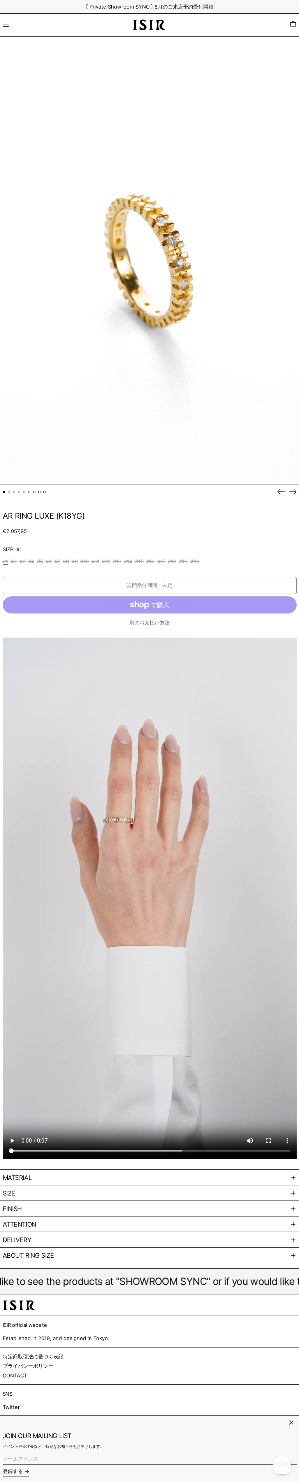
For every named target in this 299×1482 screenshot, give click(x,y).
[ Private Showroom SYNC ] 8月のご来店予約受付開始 (149, 6)
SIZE (9, 1193)
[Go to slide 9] (44, 492)
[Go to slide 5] (24, 492)
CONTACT (15, 1375)
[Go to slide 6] (29, 492)
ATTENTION (19, 1224)
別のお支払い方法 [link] (149, 622)
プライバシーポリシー (28, 1366)
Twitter (11, 1407)
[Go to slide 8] (39, 492)
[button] (293, 24)
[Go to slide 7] (34, 492)
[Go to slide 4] (19, 492)
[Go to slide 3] (14, 492)
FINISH (12, 1209)
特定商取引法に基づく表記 (33, 1356)
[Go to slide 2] (9, 492)
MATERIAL (17, 1177)
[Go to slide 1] (4, 492)
